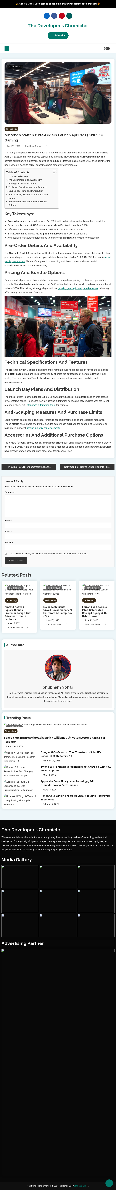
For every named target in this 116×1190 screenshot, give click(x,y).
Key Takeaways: (21, 176)
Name (8, 520)
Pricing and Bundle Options (22, 183)
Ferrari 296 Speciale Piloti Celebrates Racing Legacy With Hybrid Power (94, 612)
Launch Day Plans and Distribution (25, 191)
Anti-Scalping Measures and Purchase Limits (28, 196)
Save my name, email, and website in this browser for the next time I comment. (48, 553)
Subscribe (60, 35)
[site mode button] (107, 48)
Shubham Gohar (33, 146)
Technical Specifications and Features (27, 187)
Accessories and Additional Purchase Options (27, 203)
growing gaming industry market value (78, 288)
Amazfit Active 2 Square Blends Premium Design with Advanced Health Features (18, 613)
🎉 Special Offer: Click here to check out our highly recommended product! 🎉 (58, 3)
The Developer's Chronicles (58, 25)
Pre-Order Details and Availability (25, 180)
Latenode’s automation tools (40, 405)
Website (9, 542)
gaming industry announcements (43, 428)
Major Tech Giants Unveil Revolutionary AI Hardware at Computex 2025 (57, 612)
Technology (11, 129)
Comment (10, 492)
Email (8, 531)
